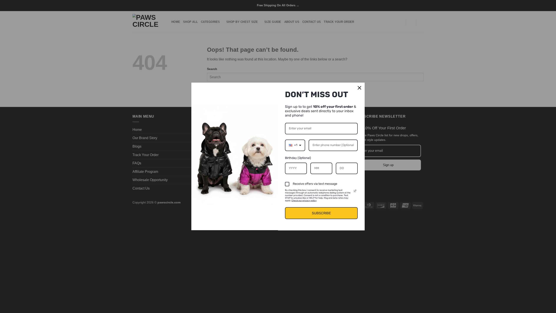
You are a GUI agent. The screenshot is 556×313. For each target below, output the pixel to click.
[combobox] (295, 145)
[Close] (359, 88)
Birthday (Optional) (298, 158)
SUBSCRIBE (321, 213)
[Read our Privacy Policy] (355, 190)
